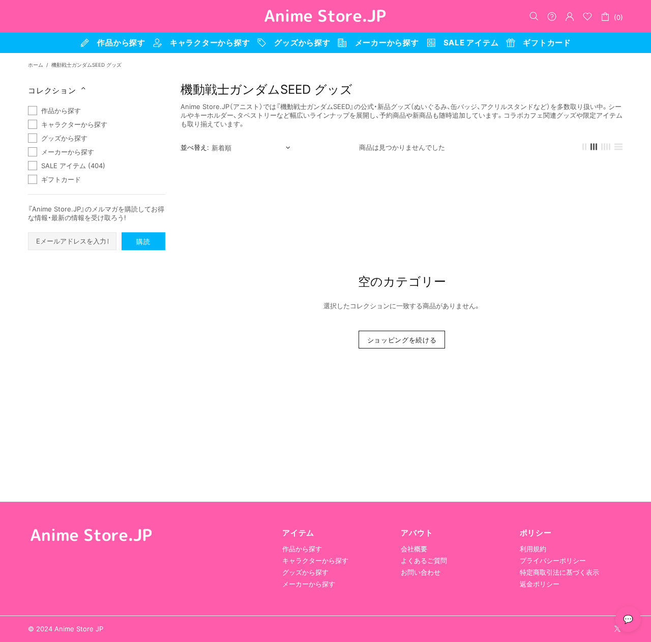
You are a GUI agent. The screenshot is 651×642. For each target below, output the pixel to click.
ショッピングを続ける (402, 340)
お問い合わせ (420, 572)
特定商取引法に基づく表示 (559, 572)
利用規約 (533, 549)
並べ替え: (195, 147)
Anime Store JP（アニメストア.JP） (325, 16)
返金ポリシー (539, 584)
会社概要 (414, 549)
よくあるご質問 (424, 560)
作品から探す (302, 549)
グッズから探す (305, 572)
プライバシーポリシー (553, 560)
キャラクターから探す (315, 560)
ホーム (35, 65)
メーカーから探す (308, 584)
